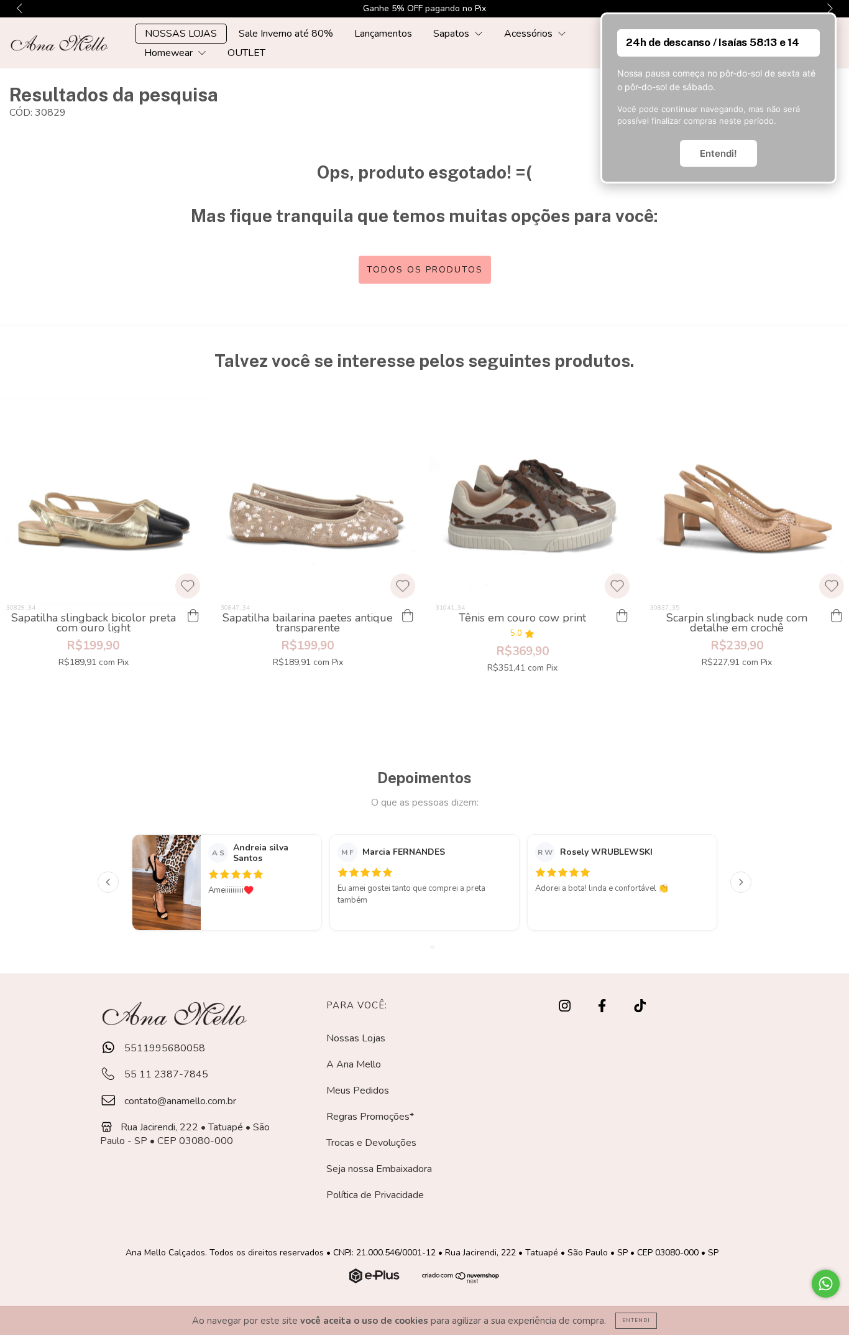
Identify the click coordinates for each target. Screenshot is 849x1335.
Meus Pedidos (357, 1090)
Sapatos (452, 33)
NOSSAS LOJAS (181, 33)
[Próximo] (740, 882)
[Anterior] (108, 882)
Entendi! (718, 153)
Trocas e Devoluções (371, 1143)
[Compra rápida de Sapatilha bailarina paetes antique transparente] (407, 615)
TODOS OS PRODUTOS (425, 270)
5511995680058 (163, 1048)
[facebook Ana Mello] (603, 1006)
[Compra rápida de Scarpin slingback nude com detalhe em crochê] (836, 615)
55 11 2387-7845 (165, 1074)
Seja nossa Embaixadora (379, 1169)
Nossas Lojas (355, 1038)
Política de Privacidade (375, 1195)
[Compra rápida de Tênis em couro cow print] (622, 615)
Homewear (169, 53)
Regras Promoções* (370, 1116)
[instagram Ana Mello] (566, 1006)
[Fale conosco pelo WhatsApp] (826, 1284)
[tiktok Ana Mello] (640, 1006)
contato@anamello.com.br (180, 1101)
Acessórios (529, 33)
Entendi (636, 1320)
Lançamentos (383, 33)
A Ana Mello (353, 1064)
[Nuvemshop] (375, 1280)
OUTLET (246, 53)
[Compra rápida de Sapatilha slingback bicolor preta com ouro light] (192, 615)
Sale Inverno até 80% (286, 33)
